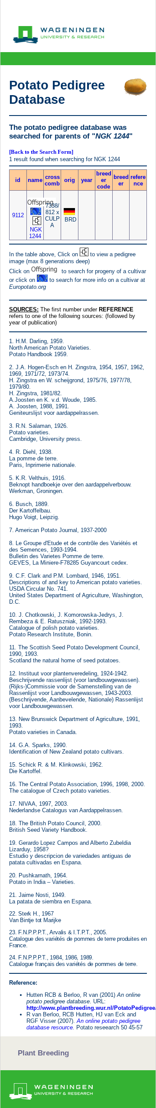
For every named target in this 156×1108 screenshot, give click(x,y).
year (86, 180)
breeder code (103, 180)
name (35, 180)
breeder (121, 180)
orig (69, 180)
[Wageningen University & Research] (58, 41)
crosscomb (52, 180)
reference (138, 180)
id (17, 180)
